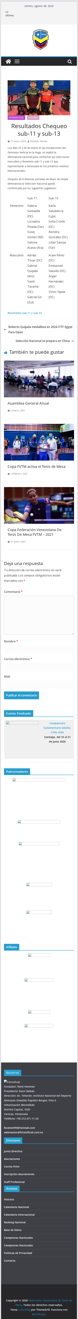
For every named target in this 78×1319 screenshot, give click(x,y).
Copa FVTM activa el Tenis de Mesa (36, 466)
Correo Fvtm (11, 1166)
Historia (9, 1199)
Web (7, 677)
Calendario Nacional (16, 1207)
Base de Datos (13, 1230)
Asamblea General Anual (28, 403)
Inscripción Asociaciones (19, 1174)
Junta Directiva (13, 1151)
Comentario (13, 592)
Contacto (9, 1260)
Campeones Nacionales (18, 1245)
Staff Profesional (14, 1182)
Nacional (33, 117)
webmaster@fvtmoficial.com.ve (23, 1132)
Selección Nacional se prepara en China (43, 341)
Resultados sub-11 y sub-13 (25, 313)
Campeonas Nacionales (18, 1237)
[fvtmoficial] (12, 1082)
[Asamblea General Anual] (39, 363)
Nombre (11, 641)
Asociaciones (12, 1159)
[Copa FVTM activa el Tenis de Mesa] (39, 426)
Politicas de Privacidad (18, 1253)
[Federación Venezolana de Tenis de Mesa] (8, 61)
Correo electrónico (18, 659)
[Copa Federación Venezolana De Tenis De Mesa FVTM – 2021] (39, 490)
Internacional (16, 117)
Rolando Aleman (38, 141)
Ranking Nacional (15, 1222)
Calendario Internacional (19, 1214)
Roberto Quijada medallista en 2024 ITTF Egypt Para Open (40, 329)
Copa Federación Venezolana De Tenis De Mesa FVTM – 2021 (34, 532)
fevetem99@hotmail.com (19, 1128)
